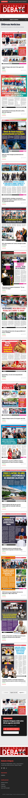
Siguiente (21, 692)
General (3, 775)
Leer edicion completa (12, 729)
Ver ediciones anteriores (10, 732)
